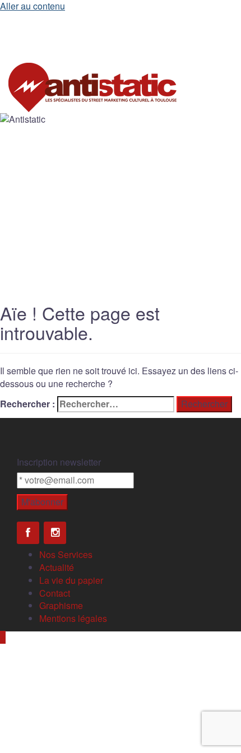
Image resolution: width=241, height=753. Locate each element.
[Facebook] (28, 533)
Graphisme (61, 605)
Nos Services (65, 554)
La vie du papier (71, 580)
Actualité (56, 567)
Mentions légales (73, 618)
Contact (54, 593)
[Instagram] (55, 533)
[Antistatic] (92, 86)
